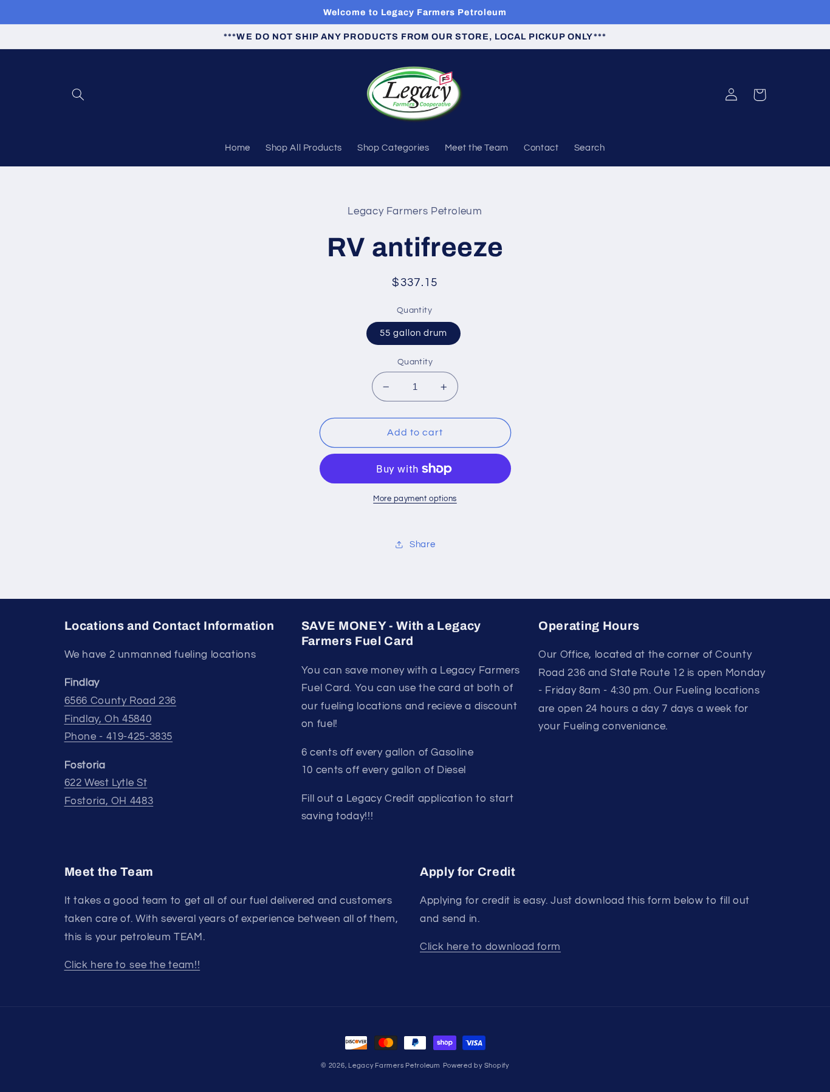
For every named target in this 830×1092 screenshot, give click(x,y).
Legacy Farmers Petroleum (394, 1065)
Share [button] (422, 544)
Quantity (415, 362)
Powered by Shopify (476, 1065)
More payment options (415, 499)
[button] (78, 95)
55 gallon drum (414, 333)
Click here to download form (490, 946)
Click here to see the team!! (132, 965)
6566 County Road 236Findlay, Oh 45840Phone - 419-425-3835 (120, 718)
